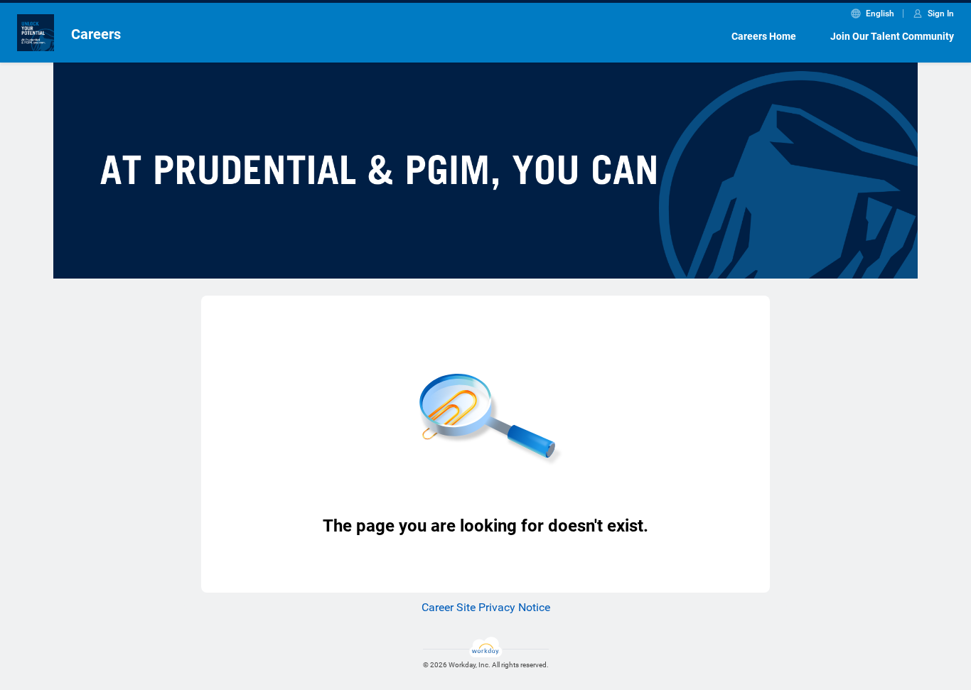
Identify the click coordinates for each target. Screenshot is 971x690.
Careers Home (763, 36)
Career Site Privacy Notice (486, 607)
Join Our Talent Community (892, 36)
